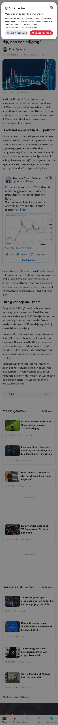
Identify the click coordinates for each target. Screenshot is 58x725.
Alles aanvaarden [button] (41, 33)
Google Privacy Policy (25, 21)
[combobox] (51, 7)
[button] (16, 32)
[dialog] (28, 20)
